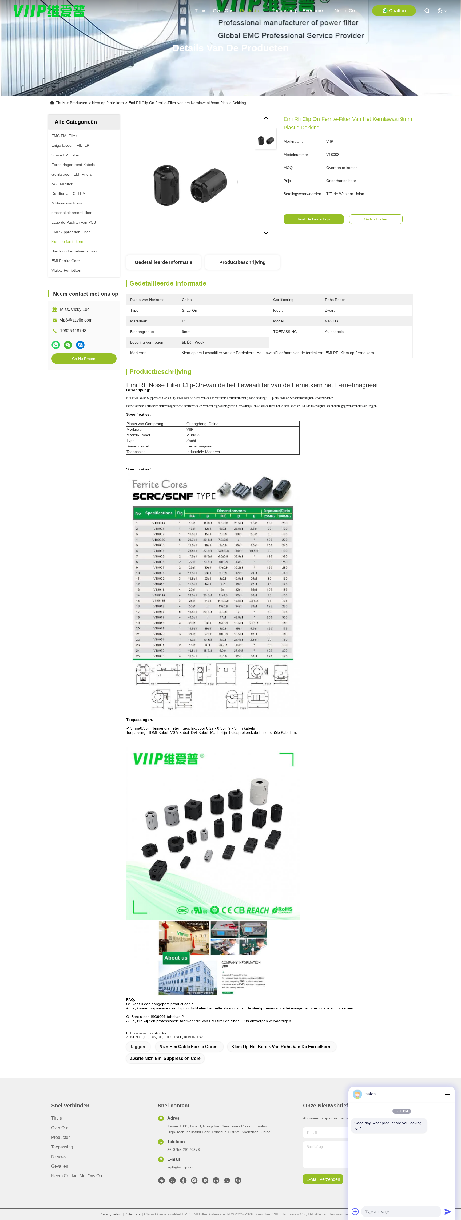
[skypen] (80, 345)
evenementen (315, 10)
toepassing (284, 10)
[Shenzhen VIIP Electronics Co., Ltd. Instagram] (194, 1182)
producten (251, 10)
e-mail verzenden (323, 1179)
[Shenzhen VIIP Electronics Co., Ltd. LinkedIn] (216, 1182)
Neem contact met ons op (76, 1176)
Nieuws (58, 1156)
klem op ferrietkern (108, 103)
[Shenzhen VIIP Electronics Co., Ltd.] (49, 10)
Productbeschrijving (242, 262)
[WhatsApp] (56, 345)
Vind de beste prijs (314, 219)
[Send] (447, 1211)
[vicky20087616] (238, 1182)
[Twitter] (172, 1182)
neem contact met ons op (347, 10)
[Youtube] (205, 1182)
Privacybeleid (110, 1214)
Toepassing (62, 1147)
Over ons (60, 1128)
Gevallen (59, 1166)
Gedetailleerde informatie (163, 262)
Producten (78, 103)
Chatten (397, 10)
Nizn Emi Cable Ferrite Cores (188, 1046)
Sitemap (133, 1214)
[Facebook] (183, 1182)
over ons (223, 10)
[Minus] (447, 1094)
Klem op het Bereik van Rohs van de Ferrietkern (280, 1046)
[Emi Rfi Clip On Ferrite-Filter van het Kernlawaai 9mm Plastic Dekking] (188, 177)
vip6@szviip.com (76, 320)
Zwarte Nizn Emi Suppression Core (165, 1058)
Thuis (200, 10)
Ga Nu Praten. (84, 359)
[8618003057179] (227, 1182)
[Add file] (355, 1211)
